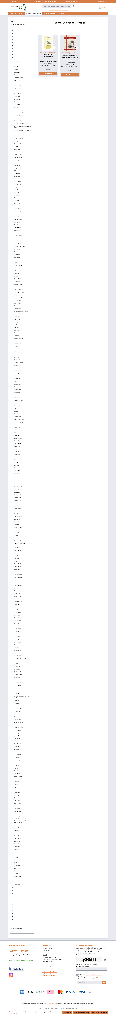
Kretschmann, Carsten (19, 722)
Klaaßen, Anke (17, 330)
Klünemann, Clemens (18, 405)
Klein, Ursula (16, 357)
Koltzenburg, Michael (18, 540)
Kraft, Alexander (17, 620)
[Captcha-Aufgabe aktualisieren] (105, 960)
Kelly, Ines (16, 214)
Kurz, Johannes (17, 862)
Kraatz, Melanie (17, 609)
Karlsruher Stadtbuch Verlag (20, 133)
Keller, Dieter (17, 189)
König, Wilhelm (17, 561)
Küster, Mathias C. (18, 879)
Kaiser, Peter (17, 69)
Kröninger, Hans (17, 762)
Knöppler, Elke (17, 441)
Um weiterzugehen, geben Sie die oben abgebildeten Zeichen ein (88, 965)
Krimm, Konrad (17, 743)
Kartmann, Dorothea (18, 138)
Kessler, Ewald (17, 251)
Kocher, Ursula (17, 484)
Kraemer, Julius (17, 617)
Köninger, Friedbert (18, 563)
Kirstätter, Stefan (17, 319)
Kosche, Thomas (17, 596)
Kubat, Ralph (16, 781)
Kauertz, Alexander (18, 154)
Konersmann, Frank (18, 553)
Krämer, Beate (17, 631)
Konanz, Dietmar (17, 550)
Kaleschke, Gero (17, 72)
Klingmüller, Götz (17, 389)
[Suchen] (73, 6)
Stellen (45, 964)
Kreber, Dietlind (17, 682)
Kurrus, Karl (16, 857)
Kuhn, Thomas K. (17, 803)
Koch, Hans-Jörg (17, 459)
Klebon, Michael (17, 343)
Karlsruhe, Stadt (17, 120)
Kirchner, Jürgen (17, 303)
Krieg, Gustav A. (17, 741)
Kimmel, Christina (18, 279)
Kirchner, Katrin (17, 306)
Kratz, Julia (16, 647)
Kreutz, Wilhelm (17, 735)
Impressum (46, 950)
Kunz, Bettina (17, 835)
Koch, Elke (16, 457)
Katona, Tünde (17, 149)
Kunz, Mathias (17, 841)
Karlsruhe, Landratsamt (19, 118)
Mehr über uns (47, 948)
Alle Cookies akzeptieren (99, 1013)
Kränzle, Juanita (17, 642)
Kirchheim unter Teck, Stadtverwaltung (22, 297)
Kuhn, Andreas (17, 797)
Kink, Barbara (17, 281)
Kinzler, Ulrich (17, 287)
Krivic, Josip (16, 749)
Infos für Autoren (101, 1)
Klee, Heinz (16, 346)
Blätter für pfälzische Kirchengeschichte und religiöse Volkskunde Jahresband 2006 (70, 56)
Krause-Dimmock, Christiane (20, 658)
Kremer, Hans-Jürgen (18, 708)
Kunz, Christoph (17, 838)
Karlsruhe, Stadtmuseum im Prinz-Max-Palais (22, 126)
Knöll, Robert (16, 432)
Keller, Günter (17, 195)
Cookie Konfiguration (49, 966)
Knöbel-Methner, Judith (19, 419)
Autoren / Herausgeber (18, 25)
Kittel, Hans (16, 327)
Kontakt (45, 955)
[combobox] (56, 6)
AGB (44, 953)
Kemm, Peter (17, 216)
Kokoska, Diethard (18, 522)
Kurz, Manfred (17, 865)
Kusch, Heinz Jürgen (18, 871)
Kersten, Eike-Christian (19, 243)
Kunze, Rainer (17, 849)
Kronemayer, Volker (18, 760)
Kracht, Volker (17, 615)
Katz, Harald (16, 152)
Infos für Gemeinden (70, 1)
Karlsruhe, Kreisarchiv (19, 112)
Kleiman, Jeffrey (17, 351)
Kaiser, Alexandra (18, 66)
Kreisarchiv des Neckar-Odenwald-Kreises (21, 696)
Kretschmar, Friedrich (18, 725)
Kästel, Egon (16, 146)
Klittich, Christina (17, 392)
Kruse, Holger (17, 773)
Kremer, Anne (17, 706)
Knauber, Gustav (17, 416)
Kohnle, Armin (17, 519)
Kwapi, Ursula (17, 884)
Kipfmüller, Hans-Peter (19, 289)
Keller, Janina (17, 197)
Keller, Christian (17, 187)
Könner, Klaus (17, 569)
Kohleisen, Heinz (17, 497)
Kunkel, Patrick (17, 833)
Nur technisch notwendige (81, 1013)
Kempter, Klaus (17, 227)
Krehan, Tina (16, 693)
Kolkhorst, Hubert (18, 527)
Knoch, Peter (16, 430)
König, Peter (16, 558)
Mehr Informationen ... (15, 1013)
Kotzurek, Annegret (18, 601)
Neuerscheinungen (16, 928)
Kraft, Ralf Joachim (18, 626)
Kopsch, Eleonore (18, 585)
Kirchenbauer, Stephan (19, 292)
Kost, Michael (17, 599)
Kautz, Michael (17, 168)
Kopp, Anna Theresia (18, 574)
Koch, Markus (17, 470)
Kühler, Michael (17, 792)
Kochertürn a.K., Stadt (18, 486)
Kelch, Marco (17, 179)
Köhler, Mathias (17, 508)
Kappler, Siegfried (18, 93)
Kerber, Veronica (17, 233)
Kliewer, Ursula (17, 376)
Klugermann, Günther (18, 400)
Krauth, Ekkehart (17, 669)
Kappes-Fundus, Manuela (19, 91)
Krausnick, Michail (18, 661)
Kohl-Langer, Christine (19, 495)
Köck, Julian (16, 489)
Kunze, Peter (16, 846)
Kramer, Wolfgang (18, 636)
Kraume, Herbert (17, 650)
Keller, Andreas (17, 184)
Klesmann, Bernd (17, 370)
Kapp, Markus (17, 88)
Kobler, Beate (17, 454)
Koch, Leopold (17, 465)
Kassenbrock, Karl (18, 143)
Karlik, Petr (16, 107)
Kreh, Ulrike (16, 690)
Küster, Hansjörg (17, 876)
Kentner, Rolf (17, 230)
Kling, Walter (16, 381)
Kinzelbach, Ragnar (18, 284)
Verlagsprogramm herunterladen (46, 1)
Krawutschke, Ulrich (18, 680)
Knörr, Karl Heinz (17, 443)
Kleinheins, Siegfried (18, 362)
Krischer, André (17, 746)
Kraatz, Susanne (17, 612)
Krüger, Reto (16, 770)
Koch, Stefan (16, 478)
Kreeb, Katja (16, 688)
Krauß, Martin (17, 666)
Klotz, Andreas (17, 397)
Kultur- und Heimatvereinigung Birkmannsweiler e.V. (20, 817)
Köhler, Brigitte (17, 503)
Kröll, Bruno (16, 757)
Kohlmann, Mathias (18, 516)
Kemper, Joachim (17, 222)
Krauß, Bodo (16, 663)
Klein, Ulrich (16, 354)
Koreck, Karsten (17, 588)
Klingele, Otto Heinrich (19, 384)
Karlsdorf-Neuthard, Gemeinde (21, 110)
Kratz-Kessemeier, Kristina (20, 645)
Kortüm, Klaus (17, 593)
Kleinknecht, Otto (17, 365)
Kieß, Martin (16, 276)
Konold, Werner (17, 572)
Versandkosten (52, 1004)
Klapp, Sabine (17, 333)
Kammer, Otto (17, 83)
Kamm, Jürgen (17, 80)
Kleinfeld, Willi (17, 360)
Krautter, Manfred (18, 674)
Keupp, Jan (16, 262)
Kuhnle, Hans (17, 808)
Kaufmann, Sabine (18, 162)
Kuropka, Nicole (17, 854)
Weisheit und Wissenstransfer (47, 55)
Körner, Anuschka (18, 590)
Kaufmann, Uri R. (17, 165)
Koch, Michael (17, 473)
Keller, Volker (17, 203)
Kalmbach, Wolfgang (18, 75)
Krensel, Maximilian (18, 714)
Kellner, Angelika (17, 211)
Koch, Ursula (16, 481)
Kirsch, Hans (16, 316)
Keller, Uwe (16, 200)
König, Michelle (17, 555)
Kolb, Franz (16, 524)
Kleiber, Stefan (17, 349)
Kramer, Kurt (17, 634)
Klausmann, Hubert (18, 341)
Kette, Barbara (17, 257)
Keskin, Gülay (17, 249)
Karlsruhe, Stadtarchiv (19, 123)
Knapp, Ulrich (17, 411)
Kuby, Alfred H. (17, 784)
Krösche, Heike (17, 765)
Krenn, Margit (17, 711)
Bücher (13, 21)
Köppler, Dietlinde (18, 582)
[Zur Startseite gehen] (17, 7)
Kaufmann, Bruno (18, 160)
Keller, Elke (16, 192)
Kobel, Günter (17, 449)
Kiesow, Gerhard (17, 273)
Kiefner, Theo (17, 270)
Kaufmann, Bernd (18, 157)
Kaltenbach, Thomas (18, 77)
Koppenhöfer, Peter (18, 580)
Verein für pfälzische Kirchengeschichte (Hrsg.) (70, 53)
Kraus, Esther (17, 653)
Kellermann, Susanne (18, 206)
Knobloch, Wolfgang (18, 422)
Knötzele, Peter (17, 446)
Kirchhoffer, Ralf (17, 300)
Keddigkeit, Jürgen (18, 170)
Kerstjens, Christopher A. (19, 246)
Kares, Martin (17, 104)
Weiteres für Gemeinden (49, 972)
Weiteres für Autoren (48, 976)
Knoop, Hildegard (18, 438)
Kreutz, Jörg (16, 733)
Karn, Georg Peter (18, 135)
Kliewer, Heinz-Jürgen (18, 373)
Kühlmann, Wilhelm (18, 795)
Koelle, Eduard (17, 492)
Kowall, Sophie (17, 604)
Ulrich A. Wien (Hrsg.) (51, 52)
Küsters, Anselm (17, 881)
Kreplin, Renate (17, 716)
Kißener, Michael (17, 322)
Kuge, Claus (16, 787)
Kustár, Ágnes (17, 873)
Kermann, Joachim (18, 235)
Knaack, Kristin (17, 408)
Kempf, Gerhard (17, 224)
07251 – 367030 (14, 1)
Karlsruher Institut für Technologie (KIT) (22, 130)
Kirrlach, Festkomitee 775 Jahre (21, 311)
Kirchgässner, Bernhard (19, 295)
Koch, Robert (16, 476)
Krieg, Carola (17, 738)
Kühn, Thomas (17, 800)
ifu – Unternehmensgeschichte (58, 10)
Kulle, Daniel (16, 814)
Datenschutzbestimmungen (94, 975)
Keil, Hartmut (17, 173)
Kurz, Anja (16, 860)
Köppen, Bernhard (18, 577)
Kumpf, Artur (17, 830)
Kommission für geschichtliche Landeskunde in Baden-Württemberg (22, 544)
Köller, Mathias (17, 532)
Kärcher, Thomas (17, 102)
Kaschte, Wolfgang (18, 141)
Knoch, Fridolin (17, 427)
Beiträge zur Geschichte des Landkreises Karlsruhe (23, 60)
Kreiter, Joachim (17, 700)
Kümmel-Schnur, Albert (19, 825)
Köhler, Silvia (17, 513)
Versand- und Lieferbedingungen (52, 959)
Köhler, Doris (17, 505)
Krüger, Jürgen (17, 768)
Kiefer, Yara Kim (17, 268)
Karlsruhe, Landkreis (18, 115)
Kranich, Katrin (17, 639)
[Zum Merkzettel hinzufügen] (54, 47)
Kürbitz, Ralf (16, 852)
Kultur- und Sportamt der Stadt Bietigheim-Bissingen (20, 821)
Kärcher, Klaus (17, 99)
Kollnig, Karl (16, 535)
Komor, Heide (17, 547)
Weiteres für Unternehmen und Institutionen (55, 974)
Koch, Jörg (16, 462)
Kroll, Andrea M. (17, 754)
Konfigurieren (67, 1013)
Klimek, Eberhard (17, 378)
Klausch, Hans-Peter (18, 338)
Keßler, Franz (17, 254)
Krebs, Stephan (17, 685)
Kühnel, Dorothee (18, 806)
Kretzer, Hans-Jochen (18, 727)
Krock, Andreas (17, 752)
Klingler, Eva (16, 387)
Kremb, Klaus (17, 703)
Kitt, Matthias (17, 324)
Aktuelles (13, 932)
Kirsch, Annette (17, 314)
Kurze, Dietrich (17, 868)
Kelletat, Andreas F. (18, 208)
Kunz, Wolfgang (17, 844)
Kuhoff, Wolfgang (17, 811)
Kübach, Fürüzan (17, 779)
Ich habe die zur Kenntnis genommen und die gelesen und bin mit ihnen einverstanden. (92, 977)
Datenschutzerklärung (49, 957)
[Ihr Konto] (96, 7)
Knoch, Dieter (17, 424)
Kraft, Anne (16, 623)
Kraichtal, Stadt (17, 628)
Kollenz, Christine (18, 530)
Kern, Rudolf (16, 241)
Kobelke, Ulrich (17, 451)
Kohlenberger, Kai (18, 500)
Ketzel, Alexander (18, 260)
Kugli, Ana (16, 789)
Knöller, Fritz (16, 435)
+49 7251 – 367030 (18, 950)
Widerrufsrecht (47, 961)
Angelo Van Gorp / (43, 52)
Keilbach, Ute (17, 176)
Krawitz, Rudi (17, 677)
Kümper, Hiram (17, 827)
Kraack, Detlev (17, 607)
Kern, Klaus (16, 238)
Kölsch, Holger (17, 538)
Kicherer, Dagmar (18, 265)
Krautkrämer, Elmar (18, 672)
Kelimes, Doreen (17, 181)
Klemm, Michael (17, 368)
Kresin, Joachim (17, 719)
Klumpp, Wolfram (18, 403)
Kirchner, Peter (17, 308)
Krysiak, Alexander (18, 776)
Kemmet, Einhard (18, 219)
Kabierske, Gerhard (18, 64)
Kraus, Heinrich (17, 655)
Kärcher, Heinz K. (17, 96)
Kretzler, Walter (17, 730)
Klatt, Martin (16, 335)
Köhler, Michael (17, 511)
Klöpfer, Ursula (17, 395)
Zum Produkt (48, 74)
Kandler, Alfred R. (18, 85)
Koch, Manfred (17, 468)
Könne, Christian (17, 566)
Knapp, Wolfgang (17, 414)
